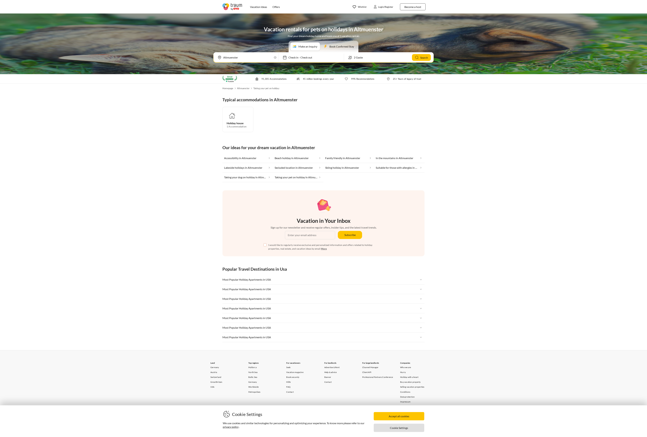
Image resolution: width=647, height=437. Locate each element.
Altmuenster (243, 88)
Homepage (227, 88)
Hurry (403, 372)
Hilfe (288, 382)
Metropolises (254, 392)
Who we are (405, 367)
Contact (290, 392)
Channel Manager (370, 367)
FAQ (288, 387)
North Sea (252, 372)
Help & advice (330, 372)
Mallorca (252, 367)
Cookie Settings (399, 427)
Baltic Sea (252, 377)
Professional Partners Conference (377, 377)
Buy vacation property (410, 382)
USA (212, 387)
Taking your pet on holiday (266, 88)
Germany (214, 367)
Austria (213, 372)
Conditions (405, 392)
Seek (288, 367)
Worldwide (253, 387)
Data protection (407, 397)
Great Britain (216, 382)
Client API (366, 372)
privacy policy (231, 426)
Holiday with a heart (409, 377)
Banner (327, 377)
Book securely (292, 377)
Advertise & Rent (332, 367)
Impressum (405, 401)
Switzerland (215, 377)
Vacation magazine (294, 372)
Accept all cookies (399, 416)
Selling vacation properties (412, 387)
